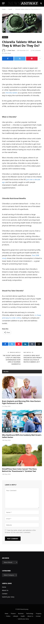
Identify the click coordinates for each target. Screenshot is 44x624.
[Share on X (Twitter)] (19, 59)
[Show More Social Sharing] (40, 59)
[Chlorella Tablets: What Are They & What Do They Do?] (22, 23)
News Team (11, 50)
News (6, 613)
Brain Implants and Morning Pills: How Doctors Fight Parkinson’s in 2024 (21, 402)
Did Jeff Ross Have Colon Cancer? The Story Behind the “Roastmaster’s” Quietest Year (19, 470)
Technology (29, 613)
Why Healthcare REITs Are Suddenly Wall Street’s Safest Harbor (21, 436)
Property (38, 613)
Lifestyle (15, 616)
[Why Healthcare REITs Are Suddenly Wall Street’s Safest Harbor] (22, 421)
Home (4, 587)
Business (21, 613)
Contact (4, 594)
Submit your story (8, 597)
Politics (8, 616)
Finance (13, 613)
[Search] (41, 3)
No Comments (37, 50)
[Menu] (3, 3)
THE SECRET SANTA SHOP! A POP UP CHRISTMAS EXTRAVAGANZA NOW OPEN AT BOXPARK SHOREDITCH (11, 359)
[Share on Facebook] (8, 59)
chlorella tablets (11, 93)
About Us (5, 590)
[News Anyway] (23, 3)
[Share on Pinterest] (32, 59)
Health (5, 37)
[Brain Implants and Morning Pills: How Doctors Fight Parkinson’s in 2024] (22, 387)
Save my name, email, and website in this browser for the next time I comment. (20, 531)
